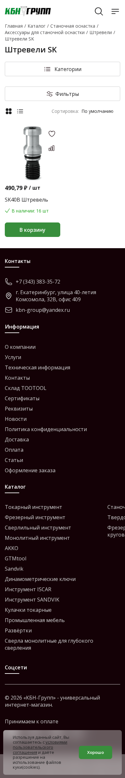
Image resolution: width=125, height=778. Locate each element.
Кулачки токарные (28, 609)
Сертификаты (22, 398)
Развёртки (18, 630)
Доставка (17, 439)
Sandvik (14, 568)
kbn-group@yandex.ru (43, 309)
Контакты (17, 377)
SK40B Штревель (26, 199)
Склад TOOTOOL (25, 388)
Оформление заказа (30, 470)
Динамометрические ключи (40, 579)
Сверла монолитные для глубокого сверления (49, 644)
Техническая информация (37, 367)
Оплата (14, 449)
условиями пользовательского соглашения (40, 747)
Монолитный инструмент (37, 537)
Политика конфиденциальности (46, 429)
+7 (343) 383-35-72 (38, 281)
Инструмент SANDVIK (32, 599)
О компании (20, 346)
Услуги (13, 357)
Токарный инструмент (33, 507)
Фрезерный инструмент (35, 517)
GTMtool (15, 558)
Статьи (14, 460)
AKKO (11, 548)
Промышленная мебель (35, 620)
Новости (16, 418)
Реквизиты (19, 408)
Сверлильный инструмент (38, 527)
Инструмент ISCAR (28, 589)
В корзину (33, 229)
